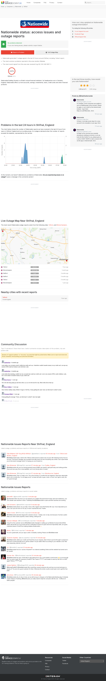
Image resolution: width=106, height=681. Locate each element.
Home (28, 2)
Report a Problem (18, 52)
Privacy (51, 2)
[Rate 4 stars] (90, 85)
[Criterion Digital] (53, 676)
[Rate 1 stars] (81, 85)
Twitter (64, 660)
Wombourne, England (52, 473)
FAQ (45, 2)
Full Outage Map (53, 52)
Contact (59, 2)
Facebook (65, 663)
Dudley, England (50, 465)
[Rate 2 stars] (84, 85)
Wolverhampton (62, 225)
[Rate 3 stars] (87, 85)
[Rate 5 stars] (93, 85)
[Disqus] (34, 380)
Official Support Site (80, 37)
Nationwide (18, 6)
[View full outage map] (34, 246)
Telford (51, 225)
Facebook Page (79, 34)
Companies (37, 2)
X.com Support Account (81, 31)
